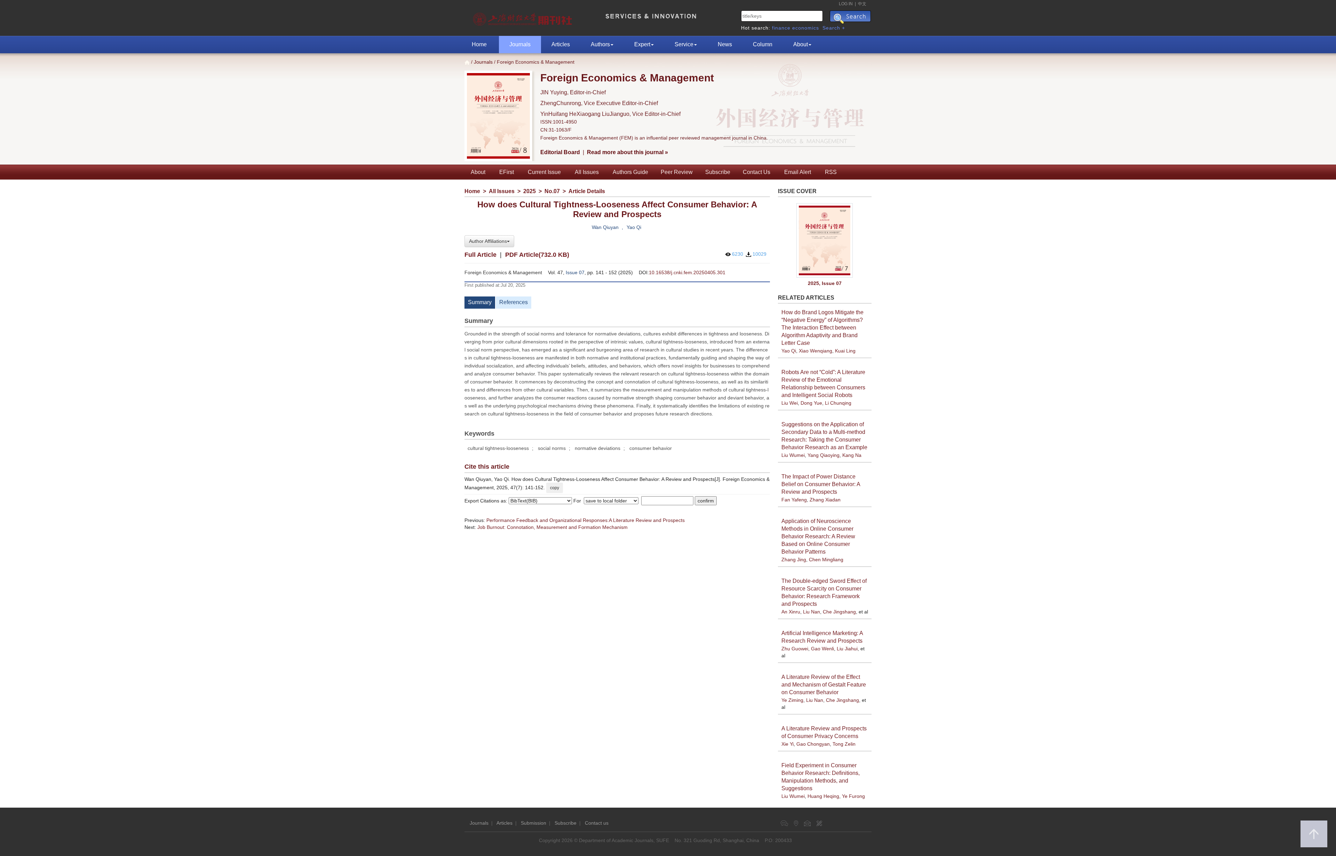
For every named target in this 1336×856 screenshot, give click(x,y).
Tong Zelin (844, 744)
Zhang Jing (793, 559)
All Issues (587, 172)
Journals (520, 44)
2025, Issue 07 (825, 283)
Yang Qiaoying (824, 455)
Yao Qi (634, 227)
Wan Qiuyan (605, 227)
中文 (862, 3)
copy (554, 487)
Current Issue (544, 172)
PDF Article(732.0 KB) (537, 254)
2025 (529, 191)
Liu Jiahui (847, 648)
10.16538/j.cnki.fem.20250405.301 (687, 272)
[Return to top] (1314, 834)
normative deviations (597, 448)
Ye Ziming (792, 700)
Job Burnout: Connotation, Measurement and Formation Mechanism (552, 527)
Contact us (597, 823)
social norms (552, 448)
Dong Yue (811, 403)
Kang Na (851, 455)
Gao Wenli (822, 648)
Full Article (480, 254)
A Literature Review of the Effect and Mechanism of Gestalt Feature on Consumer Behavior (823, 684)
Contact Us (756, 172)
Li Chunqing (838, 403)
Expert (642, 44)
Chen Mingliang (826, 559)
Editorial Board (560, 152)
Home (479, 44)
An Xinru (790, 612)
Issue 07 (575, 272)
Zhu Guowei (794, 648)
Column (762, 44)
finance (781, 28)
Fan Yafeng (794, 499)
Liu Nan (811, 612)
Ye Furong (853, 796)
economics (805, 28)
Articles (560, 44)
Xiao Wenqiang (815, 351)
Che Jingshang (839, 612)
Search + (833, 28)
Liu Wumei (793, 455)
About (800, 44)
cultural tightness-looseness (498, 448)
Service (684, 44)
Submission (533, 823)
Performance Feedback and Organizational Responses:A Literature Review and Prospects (585, 520)
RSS (831, 172)
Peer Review (677, 172)
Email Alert (797, 172)
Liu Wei (789, 403)
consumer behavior (650, 448)
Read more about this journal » (627, 152)
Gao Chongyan (813, 744)
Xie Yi (787, 744)
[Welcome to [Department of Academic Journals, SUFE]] (523, 17)
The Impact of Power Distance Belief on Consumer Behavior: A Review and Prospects (820, 484)
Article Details (586, 191)
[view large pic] (825, 240)
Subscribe (717, 172)
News (725, 44)
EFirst (506, 172)
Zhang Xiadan (825, 499)
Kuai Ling (845, 351)
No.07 (552, 191)
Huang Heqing (823, 796)
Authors (600, 44)
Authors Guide (630, 172)
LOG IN (846, 3)
